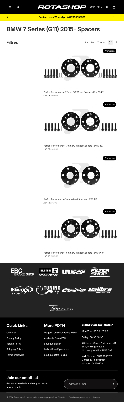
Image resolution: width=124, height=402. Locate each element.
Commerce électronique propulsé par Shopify (44, 397)
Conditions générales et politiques (84, 397)
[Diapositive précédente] (7, 17)
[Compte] (106, 7)
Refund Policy (13, 343)
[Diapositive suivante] (114, 17)
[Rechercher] (18, 7)
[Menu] (10, 7)
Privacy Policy (13, 338)
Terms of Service (15, 354)
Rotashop (18, 397)
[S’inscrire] (112, 384)
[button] (101, 42)
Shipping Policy (14, 349)
